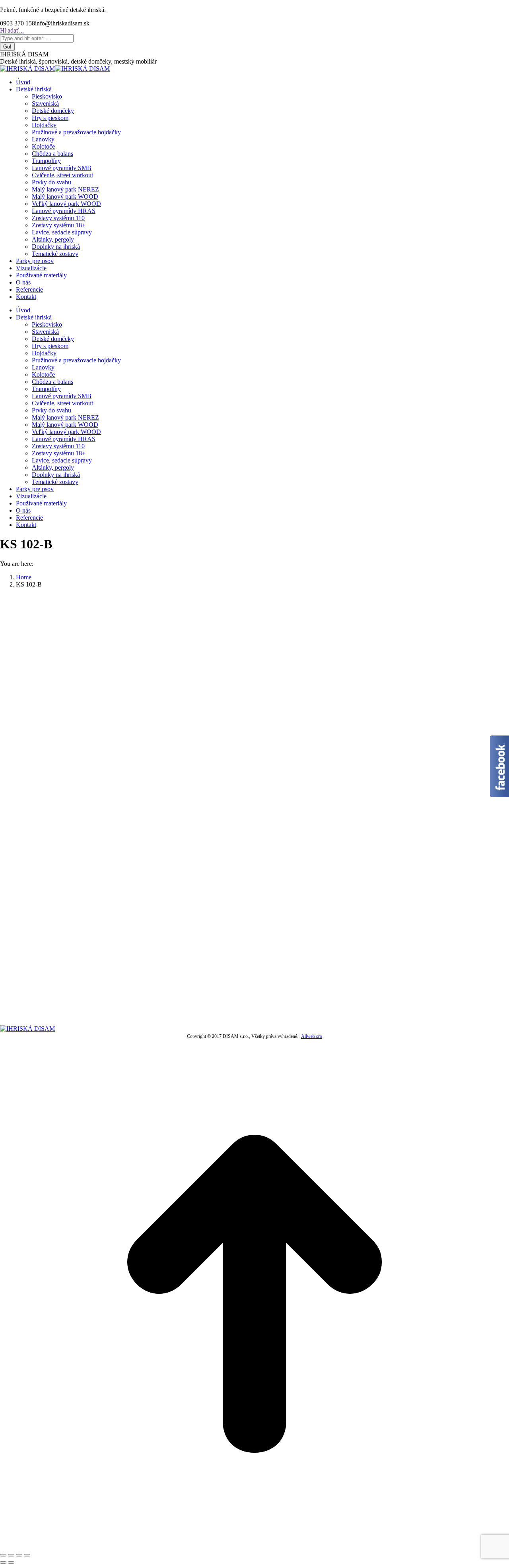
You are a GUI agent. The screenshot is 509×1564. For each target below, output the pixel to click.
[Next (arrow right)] (11, 1562)
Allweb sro (311, 1036)
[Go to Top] (254, 1546)
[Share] (11, 1555)
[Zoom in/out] (27, 1555)
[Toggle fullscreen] (19, 1555)
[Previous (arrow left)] (3, 1562)
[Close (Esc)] (3, 1555)
